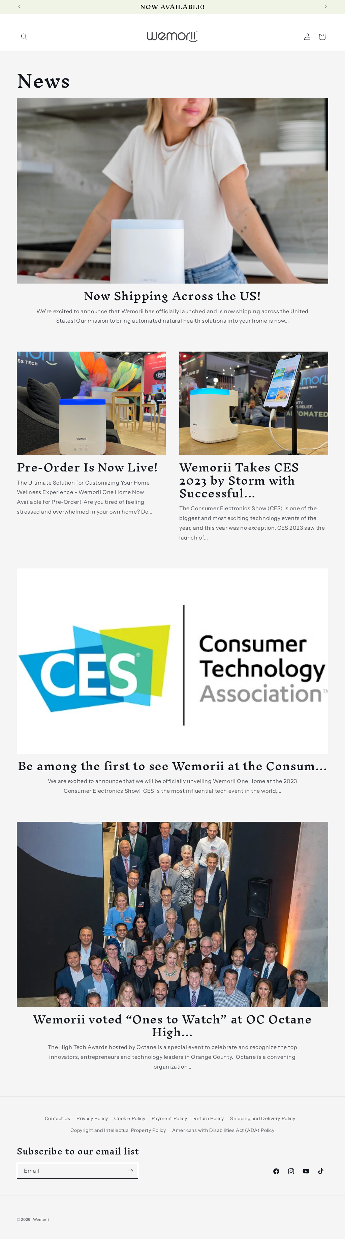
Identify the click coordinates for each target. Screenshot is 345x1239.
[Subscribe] (130, 1171)
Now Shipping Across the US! (172, 295)
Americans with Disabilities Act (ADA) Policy (223, 1130)
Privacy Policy (92, 1118)
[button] (24, 36)
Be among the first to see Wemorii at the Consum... (172, 765)
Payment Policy (169, 1118)
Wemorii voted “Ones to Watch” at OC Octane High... (172, 1026)
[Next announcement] (325, 6)
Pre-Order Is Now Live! (87, 467)
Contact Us (57, 1118)
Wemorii (41, 1219)
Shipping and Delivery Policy (262, 1118)
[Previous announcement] (19, 6)
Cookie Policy (129, 1118)
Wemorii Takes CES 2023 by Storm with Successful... (239, 480)
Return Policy (208, 1118)
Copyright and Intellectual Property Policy (118, 1130)
